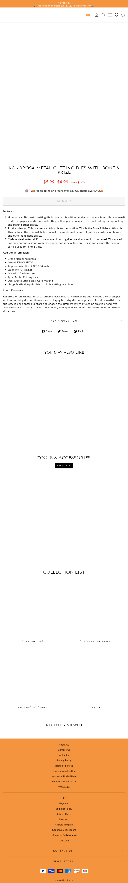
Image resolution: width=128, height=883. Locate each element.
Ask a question (64, 321)
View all (64, 465)
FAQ (64, 798)
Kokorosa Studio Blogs (64, 776)
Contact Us (64, 749)
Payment (64, 803)
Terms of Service (64, 765)
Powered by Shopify (63, 880)
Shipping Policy (64, 808)
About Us (64, 744)
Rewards (64, 819)
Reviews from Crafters (64, 771)
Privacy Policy (63, 760)
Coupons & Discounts (64, 829)
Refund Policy (64, 814)
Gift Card (64, 840)
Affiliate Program (64, 824)
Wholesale (64, 786)
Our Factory (64, 755)
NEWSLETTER (63, 861)
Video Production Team (63, 781)
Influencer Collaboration (64, 835)
